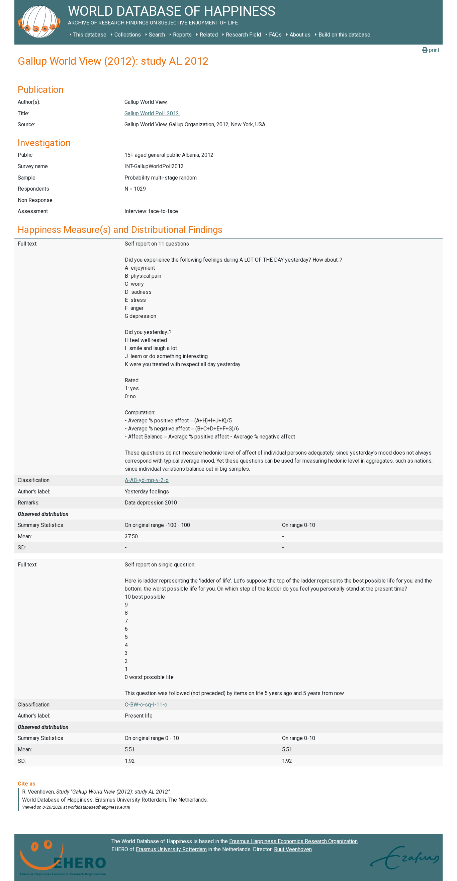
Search (157, 34)
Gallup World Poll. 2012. (152, 113)
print (433, 50)
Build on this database (344, 34)
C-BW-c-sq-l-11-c (146, 704)
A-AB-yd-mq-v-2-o (147, 480)
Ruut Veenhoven (293, 849)
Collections (127, 34)
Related (209, 34)
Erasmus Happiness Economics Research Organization (293, 841)
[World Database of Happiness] (41, 22)
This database (89, 34)
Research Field (243, 34)
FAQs (275, 34)
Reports (182, 34)
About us (300, 34)
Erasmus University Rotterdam (171, 849)
